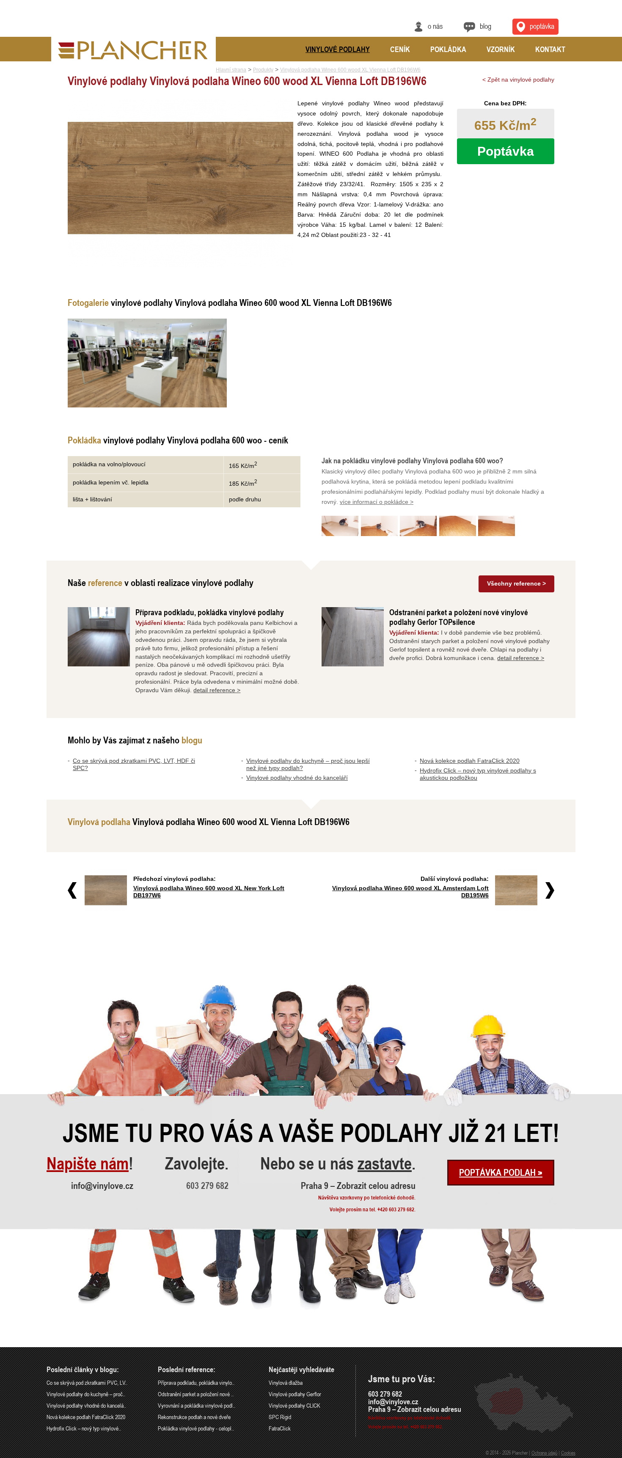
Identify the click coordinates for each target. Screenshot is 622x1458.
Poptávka (542, 25)
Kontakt (550, 49)
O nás (435, 25)
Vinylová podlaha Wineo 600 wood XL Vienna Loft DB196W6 (350, 70)
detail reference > (216, 690)
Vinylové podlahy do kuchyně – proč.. (86, 1393)
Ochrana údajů (544, 1452)
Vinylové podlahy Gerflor (295, 1393)
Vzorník (501, 49)
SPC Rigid (280, 1416)
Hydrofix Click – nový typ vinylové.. (84, 1428)
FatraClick (280, 1428)
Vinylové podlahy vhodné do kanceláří (297, 777)
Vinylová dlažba (286, 1382)
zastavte (385, 1163)
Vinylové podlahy (337, 49)
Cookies (568, 1452)
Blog (485, 25)
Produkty (263, 70)
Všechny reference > (516, 583)
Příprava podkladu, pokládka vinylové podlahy (209, 612)
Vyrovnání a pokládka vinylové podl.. (196, 1405)
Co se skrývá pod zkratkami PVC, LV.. (87, 1382)
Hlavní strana (231, 70)
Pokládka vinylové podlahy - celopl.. (196, 1428)
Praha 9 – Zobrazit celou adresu (358, 1185)
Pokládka (448, 49)
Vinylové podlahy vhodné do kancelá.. (86, 1405)
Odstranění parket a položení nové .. (196, 1393)
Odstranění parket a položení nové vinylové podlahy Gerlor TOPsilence (458, 617)
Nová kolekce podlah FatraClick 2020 (470, 760)
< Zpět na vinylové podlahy (518, 79)
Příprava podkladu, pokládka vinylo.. (196, 1382)
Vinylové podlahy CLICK (294, 1405)
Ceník (400, 49)
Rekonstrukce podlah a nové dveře (194, 1416)
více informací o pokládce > (376, 501)
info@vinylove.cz (102, 1185)
